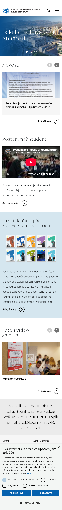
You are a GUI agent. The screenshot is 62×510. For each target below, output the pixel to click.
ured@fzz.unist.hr (32, 422)
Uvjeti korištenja (40, 441)
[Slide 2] (35, 52)
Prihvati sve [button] (16, 493)
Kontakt (6, 441)
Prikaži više (9, 309)
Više (29, 473)
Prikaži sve (44, 121)
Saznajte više (10, 203)
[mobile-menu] (57, 10)
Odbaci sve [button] (46, 493)
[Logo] (21, 10)
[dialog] (31, 477)
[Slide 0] (27, 52)
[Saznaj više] (31, 36)
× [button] (58, 447)
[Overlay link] (31, 93)
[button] (57, 65)
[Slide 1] (31, 52)
